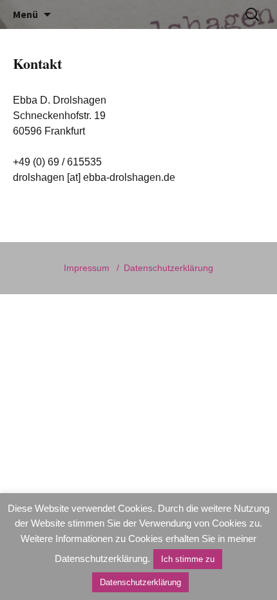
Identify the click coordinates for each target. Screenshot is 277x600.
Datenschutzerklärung (168, 268)
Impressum (87, 268)
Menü (25, 14)
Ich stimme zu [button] (188, 559)
